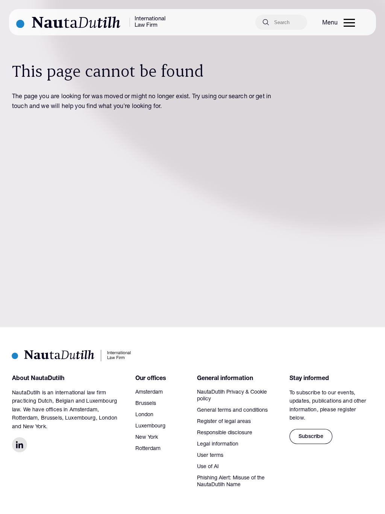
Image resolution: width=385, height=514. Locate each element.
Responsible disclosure (224, 433)
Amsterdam (149, 392)
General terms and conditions (232, 410)
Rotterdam (148, 449)
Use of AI (208, 467)
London (144, 415)
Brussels (145, 403)
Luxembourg (150, 426)
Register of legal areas (224, 421)
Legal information (217, 444)
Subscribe (311, 436)
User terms (210, 455)
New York (146, 437)
